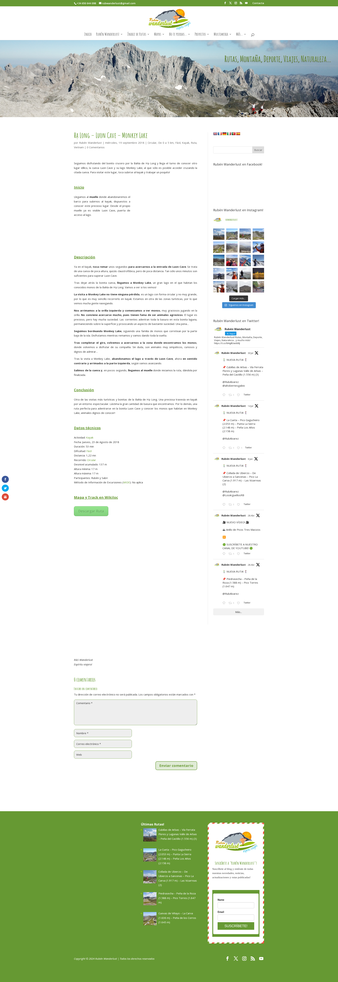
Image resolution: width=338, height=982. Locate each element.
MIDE (126, 482)
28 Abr (251, 515)
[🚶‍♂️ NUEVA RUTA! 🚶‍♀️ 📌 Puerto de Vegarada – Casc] (258, 247)
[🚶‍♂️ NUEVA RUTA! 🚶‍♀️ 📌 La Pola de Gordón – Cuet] (232, 247)
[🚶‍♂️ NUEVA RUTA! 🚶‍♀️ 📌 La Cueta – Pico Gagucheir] (232, 234)
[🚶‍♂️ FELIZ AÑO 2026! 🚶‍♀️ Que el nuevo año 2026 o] (232, 273)
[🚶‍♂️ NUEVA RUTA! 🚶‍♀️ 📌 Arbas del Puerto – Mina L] (232, 287)
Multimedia (221, 35)
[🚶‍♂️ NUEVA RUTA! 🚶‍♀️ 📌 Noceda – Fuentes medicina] (219, 273)
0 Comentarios (96, 147)
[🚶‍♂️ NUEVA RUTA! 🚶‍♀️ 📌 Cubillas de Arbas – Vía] (219, 234)
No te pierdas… (178, 35)
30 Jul (250, 353)
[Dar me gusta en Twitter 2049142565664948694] (239, 554)
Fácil (177, 142)
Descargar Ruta (91, 511)
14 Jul (250, 406)
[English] (215, 134)
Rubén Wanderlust (107, 35)
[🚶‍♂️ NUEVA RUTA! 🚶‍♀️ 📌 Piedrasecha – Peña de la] (258, 234)
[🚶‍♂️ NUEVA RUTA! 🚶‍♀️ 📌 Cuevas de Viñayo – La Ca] (219, 247)
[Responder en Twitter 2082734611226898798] (225, 395)
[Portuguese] (233, 134)
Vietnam (79, 147)
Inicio (88, 35)
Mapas (157, 35)
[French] (220, 134)
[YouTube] (246, 4)
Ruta (193, 142)
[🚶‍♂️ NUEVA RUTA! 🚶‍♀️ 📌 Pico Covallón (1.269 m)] (219, 260)
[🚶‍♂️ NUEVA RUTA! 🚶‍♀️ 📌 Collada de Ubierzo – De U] (245, 234)
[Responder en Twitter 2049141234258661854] (225, 603)
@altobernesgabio (234, 385)
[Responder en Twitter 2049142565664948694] (225, 554)
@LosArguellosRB (233, 495)
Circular (152, 142)
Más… (239, 35)
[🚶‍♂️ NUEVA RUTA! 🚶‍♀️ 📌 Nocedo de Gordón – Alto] (245, 287)
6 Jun (250, 458)
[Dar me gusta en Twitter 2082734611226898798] (239, 395)
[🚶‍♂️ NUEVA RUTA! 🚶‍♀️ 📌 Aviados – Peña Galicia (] (245, 247)
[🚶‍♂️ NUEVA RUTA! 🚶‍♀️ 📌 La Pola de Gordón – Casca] (232, 260)
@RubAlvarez (231, 382)
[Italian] (229, 134)
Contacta (258, 3)
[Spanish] (238, 134)
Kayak (185, 142)
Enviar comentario (176, 765)
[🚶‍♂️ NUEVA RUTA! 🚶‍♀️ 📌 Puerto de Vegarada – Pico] (258, 260)
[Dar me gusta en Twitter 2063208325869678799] (239, 504)
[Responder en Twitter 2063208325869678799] (225, 504)
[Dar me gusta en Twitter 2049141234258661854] (239, 603)
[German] (224, 134)
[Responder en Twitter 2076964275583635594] (225, 448)
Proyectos (200, 35)
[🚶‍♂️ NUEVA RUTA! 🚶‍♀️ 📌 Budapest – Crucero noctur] (258, 273)
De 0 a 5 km (166, 142)
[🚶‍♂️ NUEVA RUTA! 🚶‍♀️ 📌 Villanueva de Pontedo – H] (258, 287)
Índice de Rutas (136, 35)
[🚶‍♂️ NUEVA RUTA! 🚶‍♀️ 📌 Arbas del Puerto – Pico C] (219, 287)
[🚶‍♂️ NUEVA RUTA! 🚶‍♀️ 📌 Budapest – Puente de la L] (245, 273)
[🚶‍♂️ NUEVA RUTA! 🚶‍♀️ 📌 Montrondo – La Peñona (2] (245, 260)
